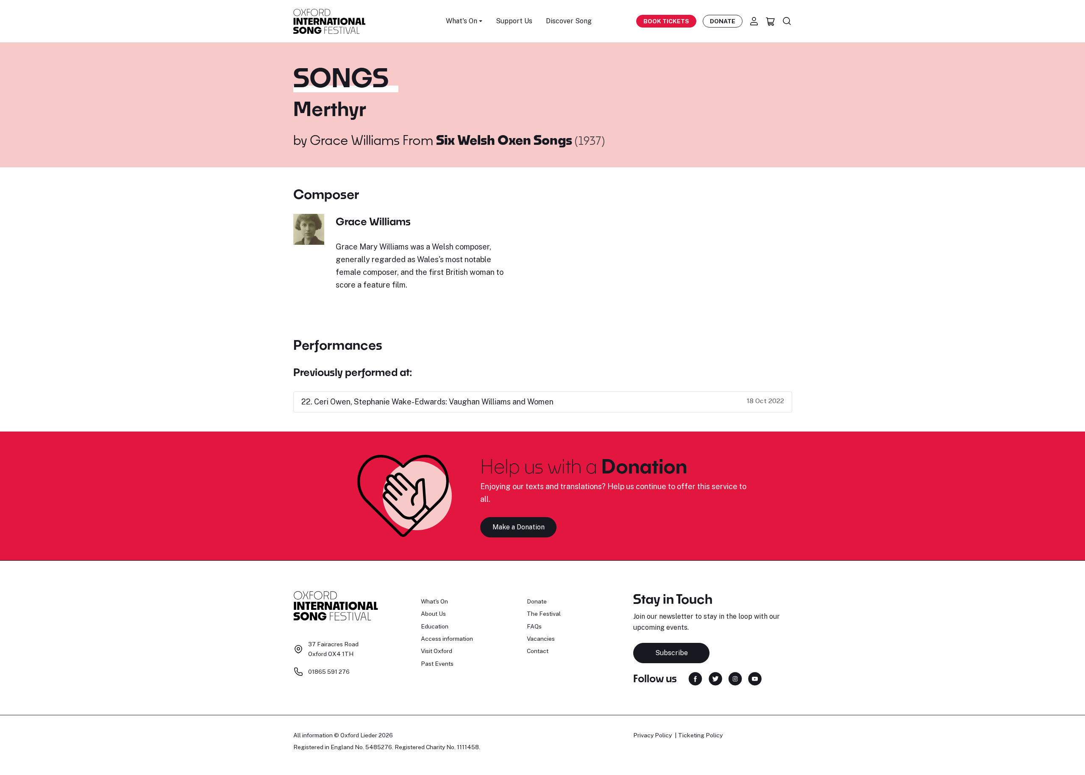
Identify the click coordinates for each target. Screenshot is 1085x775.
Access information (447, 638)
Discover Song (569, 21)
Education (434, 626)
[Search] (787, 21)
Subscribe (671, 653)
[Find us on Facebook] (695, 677)
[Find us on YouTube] (755, 677)
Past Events (437, 663)
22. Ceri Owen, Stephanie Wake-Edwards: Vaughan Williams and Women (427, 401)
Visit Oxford (436, 651)
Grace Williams (355, 139)
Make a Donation (518, 527)
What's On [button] (461, 21)
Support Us (514, 21)
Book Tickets (666, 21)
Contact (537, 651)
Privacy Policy (652, 735)
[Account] (754, 21)
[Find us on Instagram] (735, 677)
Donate (722, 21)
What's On (434, 601)
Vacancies (541, 638)
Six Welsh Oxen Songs (505, 139)
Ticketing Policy (700, 735)
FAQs (534, 626)
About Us (433, 613)
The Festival (544, 613)
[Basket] (770, 21)
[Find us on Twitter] (715, 677)
